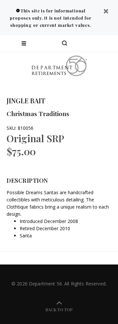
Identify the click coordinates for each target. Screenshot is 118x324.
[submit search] (86, 43)
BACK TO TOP (59, 309)
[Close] (106, 12)
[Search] (64, 43)
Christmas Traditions (38, 113)
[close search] (107, 43)
